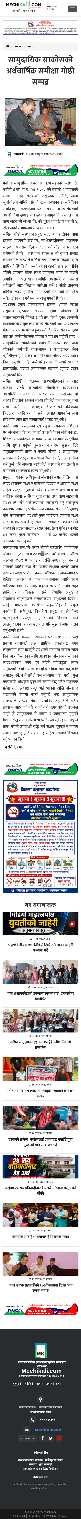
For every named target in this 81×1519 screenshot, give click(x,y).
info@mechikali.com (47, 1430)
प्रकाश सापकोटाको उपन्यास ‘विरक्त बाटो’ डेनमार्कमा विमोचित (40, 996)
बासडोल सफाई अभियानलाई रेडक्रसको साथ (40, 1237)
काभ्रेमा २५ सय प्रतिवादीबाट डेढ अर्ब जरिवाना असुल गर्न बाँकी (40, 1191)
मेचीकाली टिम (19, 1516)
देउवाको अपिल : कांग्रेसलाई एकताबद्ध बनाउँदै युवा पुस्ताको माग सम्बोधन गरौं (40, 1142)
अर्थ (29, 46)
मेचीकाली (18, 154)
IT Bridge (63, 1516)
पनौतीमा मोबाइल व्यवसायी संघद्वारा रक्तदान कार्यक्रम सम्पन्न (40, 1093)
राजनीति (26, 1384)
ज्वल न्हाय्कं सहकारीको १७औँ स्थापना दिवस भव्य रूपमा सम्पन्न (41, 1288)
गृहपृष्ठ (16, 1384)
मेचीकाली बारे (34, 1516)
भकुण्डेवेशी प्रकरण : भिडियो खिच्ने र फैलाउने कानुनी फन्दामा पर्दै (40, 947)
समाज (49, 1384)
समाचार (19, 46)
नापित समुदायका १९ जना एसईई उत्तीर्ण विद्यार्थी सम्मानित (40, 1045)
